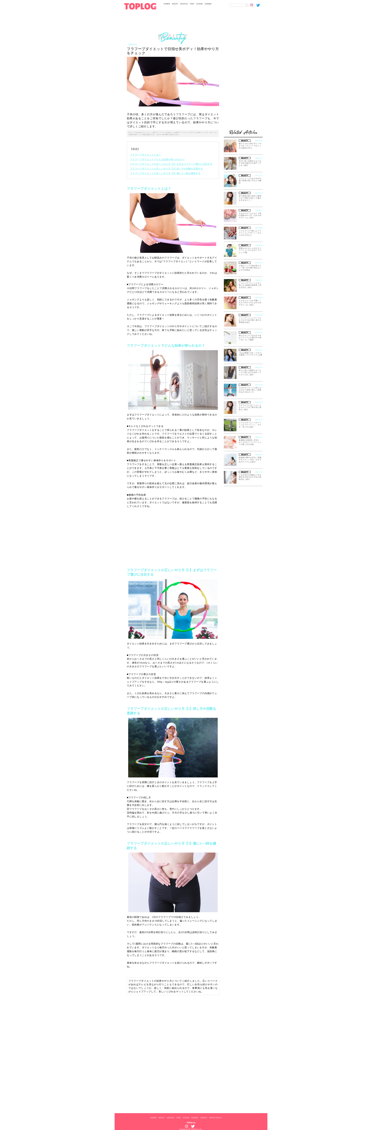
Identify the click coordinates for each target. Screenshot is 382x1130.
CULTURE (199, 4)
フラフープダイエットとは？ (145, 155)
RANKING (208, 4)
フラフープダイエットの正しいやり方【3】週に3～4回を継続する (165, 173)
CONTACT (203, 1117)
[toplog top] (140, 6)
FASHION (167, 4)
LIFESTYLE (184, 4)
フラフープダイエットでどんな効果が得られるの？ (157, 159)
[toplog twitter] (259, 5)
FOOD (192, 4)
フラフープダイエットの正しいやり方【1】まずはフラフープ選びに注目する (171, 164)
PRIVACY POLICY (215, 1117)
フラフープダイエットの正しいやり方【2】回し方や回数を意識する (166, 168)
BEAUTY (175, 4)
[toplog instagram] (253, 5)
